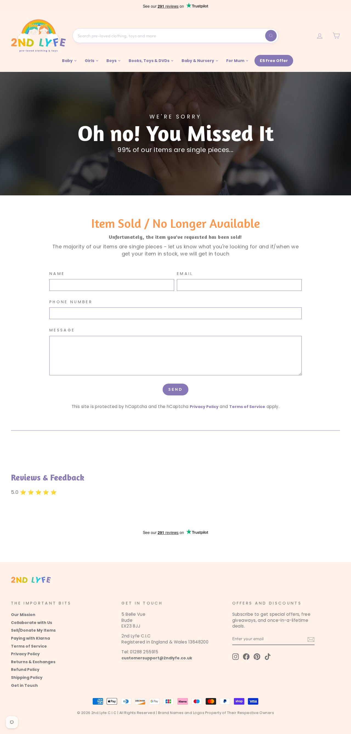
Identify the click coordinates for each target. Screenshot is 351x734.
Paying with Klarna (30, 638)
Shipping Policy (27, 677)
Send (175, 389)
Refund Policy (25, 669)
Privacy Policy (204, 406)
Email (185, 273)
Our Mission (23, 614)
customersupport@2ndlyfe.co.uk (156, 658)
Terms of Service (247, 406)
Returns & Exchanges (33, 662)
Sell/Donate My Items (33, 630)
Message (62, 330)
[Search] (271, 35)
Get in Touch (24, 685)
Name (57, 273)
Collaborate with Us (31, 622)
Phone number (70, 302)
